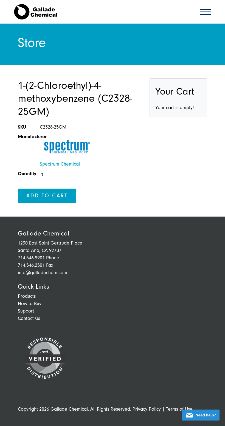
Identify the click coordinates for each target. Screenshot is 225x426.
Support (26, 311)
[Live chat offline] (201, 415)
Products (27, 296)
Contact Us (29, 318)
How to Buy (29, 303)
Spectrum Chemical (60, 164)
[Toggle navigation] (204, 12)
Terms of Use (179, 409)
